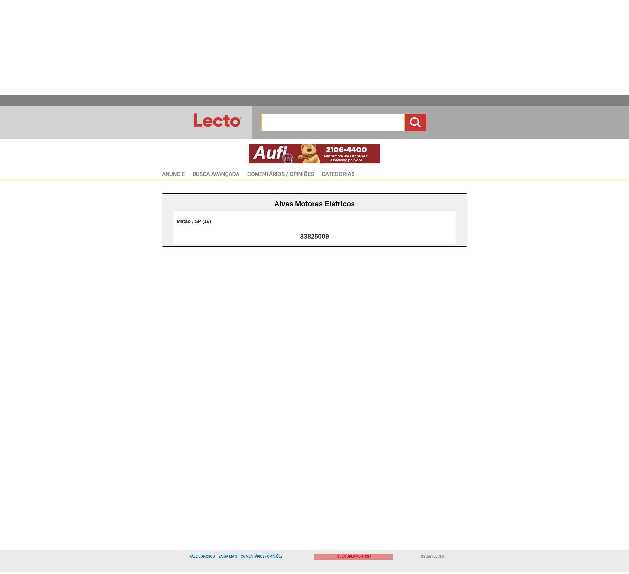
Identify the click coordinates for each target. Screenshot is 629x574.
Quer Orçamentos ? (354, 556)
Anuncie (173, 174)
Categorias (338, 174)
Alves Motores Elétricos (314, 204)
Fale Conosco (202, 556)
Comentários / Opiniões (261, 556)
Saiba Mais (228, 556)
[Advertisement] (314, 47)
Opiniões (280, 174)
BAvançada (216, 174)
